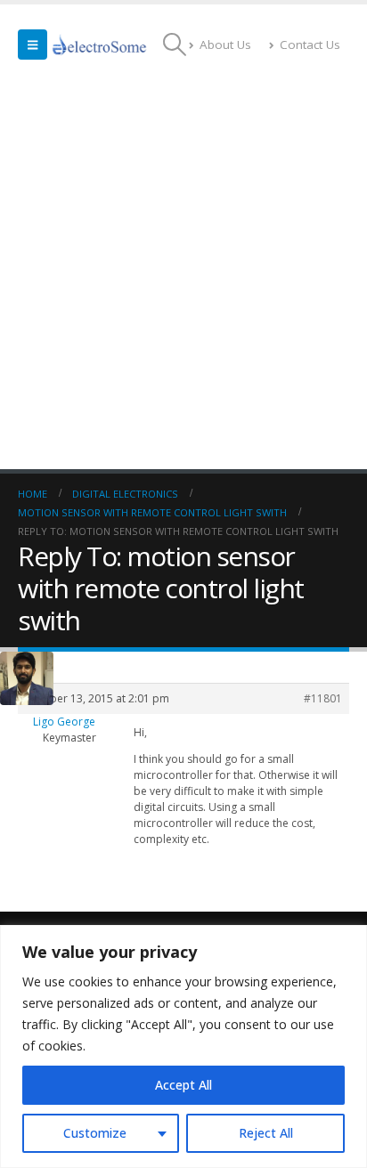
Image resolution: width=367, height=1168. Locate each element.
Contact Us (310, 44)
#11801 (323, 698)
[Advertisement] (183, 276)
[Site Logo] (100, 44)
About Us (225, 44)
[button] (32, 44)
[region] (183, 1046)
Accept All (183, 1084)
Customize (94, 1132)
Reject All (266, 1132)
